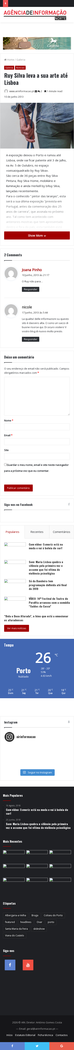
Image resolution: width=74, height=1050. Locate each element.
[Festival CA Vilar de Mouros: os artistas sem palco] (37, 870)
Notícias (20, 67)
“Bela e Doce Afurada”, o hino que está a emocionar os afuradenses (36, 618)
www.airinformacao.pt (21, 91)
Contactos (62, 1035)
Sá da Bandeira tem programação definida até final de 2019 (48, 585)
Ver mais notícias (16, 628)
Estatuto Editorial (25, 1035)
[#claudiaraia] (37, 750)
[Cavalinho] (37, 37)
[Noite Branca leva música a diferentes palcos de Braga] (60, 856)
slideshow (39, 928)
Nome (8, 420)
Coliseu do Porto (53, 915)
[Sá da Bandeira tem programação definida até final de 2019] (15, 586)
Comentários (61, 532)
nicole (27, 307)
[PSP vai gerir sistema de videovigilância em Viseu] (14, 856)
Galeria (20, 59)
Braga (35, 915)
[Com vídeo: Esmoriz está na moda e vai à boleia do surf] (15, 549)
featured (10, 922)
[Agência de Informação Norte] (35, 15)
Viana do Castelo (14, 935)
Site (6, 450)
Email (8, 435)
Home (10, 59)
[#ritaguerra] (37, 758)
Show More (36, 235)
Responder (30, 289)
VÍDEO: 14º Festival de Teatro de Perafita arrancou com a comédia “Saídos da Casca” (49, 602)
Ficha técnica (45, 1035)
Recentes (36, 532)
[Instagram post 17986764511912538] (37, 754)
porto (51, 922)
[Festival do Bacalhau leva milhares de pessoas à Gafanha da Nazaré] (60, 884)
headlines (25, 922)
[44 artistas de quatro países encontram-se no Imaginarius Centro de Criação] (14, 870)
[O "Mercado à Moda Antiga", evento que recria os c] (37, 765)
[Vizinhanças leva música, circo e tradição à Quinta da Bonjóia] (14, 884)
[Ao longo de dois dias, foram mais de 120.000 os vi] (37, 762)
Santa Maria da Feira (16, 928)
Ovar (39, 922)
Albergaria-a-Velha (15, 915)
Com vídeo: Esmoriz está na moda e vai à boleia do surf (46, 546)
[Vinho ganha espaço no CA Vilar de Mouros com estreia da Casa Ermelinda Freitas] (60, 870)
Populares (12, 532)
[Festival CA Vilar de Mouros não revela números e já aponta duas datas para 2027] (37, 856)
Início (10, 1035)
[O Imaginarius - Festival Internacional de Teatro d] (37, 746)
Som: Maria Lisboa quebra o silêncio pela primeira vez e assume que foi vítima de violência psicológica (46, 568)
